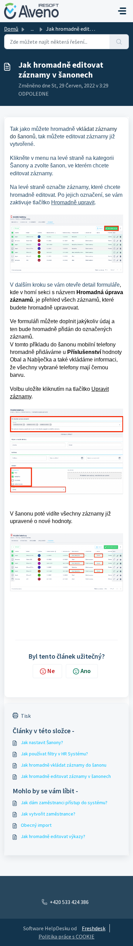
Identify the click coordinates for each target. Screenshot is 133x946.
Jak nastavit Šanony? (42, 742)
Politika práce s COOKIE (66, 936)
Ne (51, 671)
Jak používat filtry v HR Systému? (54, 754)
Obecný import (36, 825)
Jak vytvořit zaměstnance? (48, 814)
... (32, 28)
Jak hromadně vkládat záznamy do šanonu (63, 765)
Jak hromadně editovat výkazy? (53, 836)
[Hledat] (119, 41)
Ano (85, 671)
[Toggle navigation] (122, 11)
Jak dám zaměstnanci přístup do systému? (64, 802)
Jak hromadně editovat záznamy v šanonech (66, 776)
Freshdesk (93, 928)
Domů (11, 28)
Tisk (26, 715)
